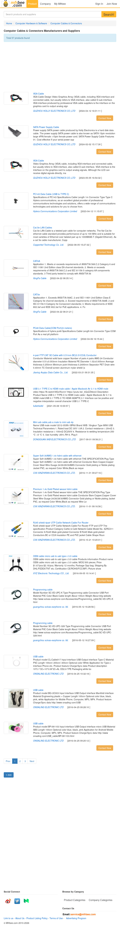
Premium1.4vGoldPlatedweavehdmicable (55, 489)
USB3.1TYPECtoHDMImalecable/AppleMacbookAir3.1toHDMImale (70, 388)
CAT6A (36, 261)
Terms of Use (56, 918)
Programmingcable (42, 589)
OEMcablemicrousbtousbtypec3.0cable (55, 556)
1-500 (9, 774)
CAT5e (36, 294)
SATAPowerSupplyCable (46, 127)
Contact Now (104, 118)
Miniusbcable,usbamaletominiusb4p (53, 422)
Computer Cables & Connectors (66, 23)
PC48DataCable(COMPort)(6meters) (52, 327)
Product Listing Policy (37, 918)
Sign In (99, 3)
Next (32, 761)
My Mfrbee (60, 3)
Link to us (8, 918)
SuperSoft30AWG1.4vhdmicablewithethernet (57, 455)
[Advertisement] (60, 67)
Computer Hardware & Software (31, 23)
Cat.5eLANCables (42, 227)
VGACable (38, 93)
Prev (8, 761)
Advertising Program (75, 918)
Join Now (112, 3)
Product (32, 3)
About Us (19, 918)
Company (45, 3)
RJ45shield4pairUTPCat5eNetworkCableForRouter (60, 522)
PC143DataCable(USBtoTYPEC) (51, 194)
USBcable (38, 656)
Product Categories (74, 900)
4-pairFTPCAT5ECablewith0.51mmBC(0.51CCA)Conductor (65, 355)
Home (9, 23)
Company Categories (100, 900)
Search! (108, 14)
